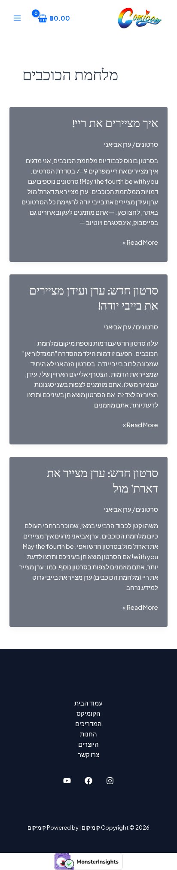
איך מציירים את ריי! (115, 123)
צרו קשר (88, 754)
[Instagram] (110, 781)
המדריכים (88, 723)
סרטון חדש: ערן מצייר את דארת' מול (102, 481)
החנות (88, 734)
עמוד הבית (88, 703)
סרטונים (147, 144)
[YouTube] (67, 781)
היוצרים (88, 744)
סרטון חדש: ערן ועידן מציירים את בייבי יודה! (93, 298)
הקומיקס (88, 713)
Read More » (140, 242)
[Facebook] (88, 781)
